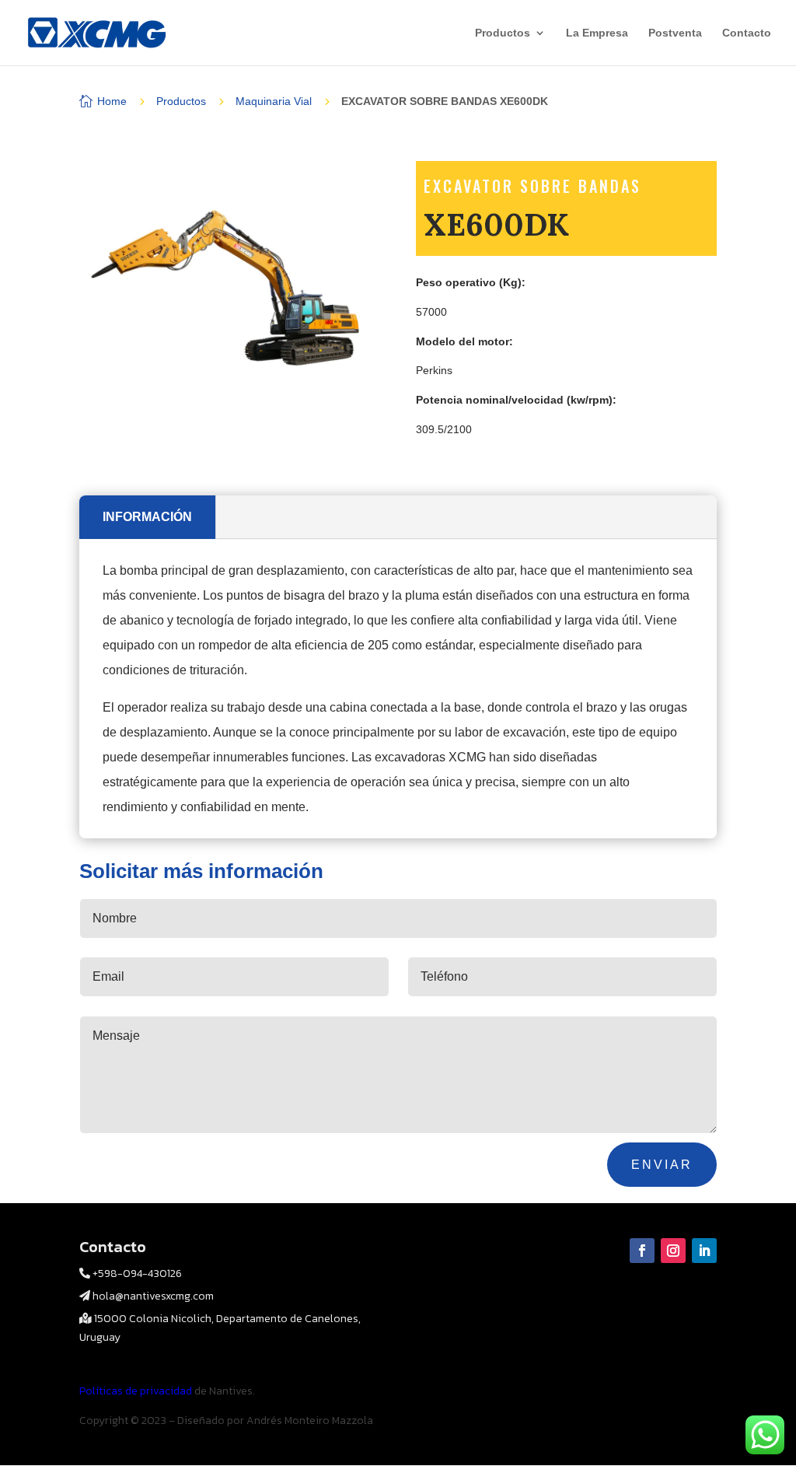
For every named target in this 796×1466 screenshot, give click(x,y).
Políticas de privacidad (136, 1391)
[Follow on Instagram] (673, 1250)
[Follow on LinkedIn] (704, 1250)
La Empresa (597, 33)
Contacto (746, 33)
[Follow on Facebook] (642, 1250)
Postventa (675, 33)
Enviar (662, 1164)
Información (147, 516)
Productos (502, 33)
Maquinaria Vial (274, 101)
